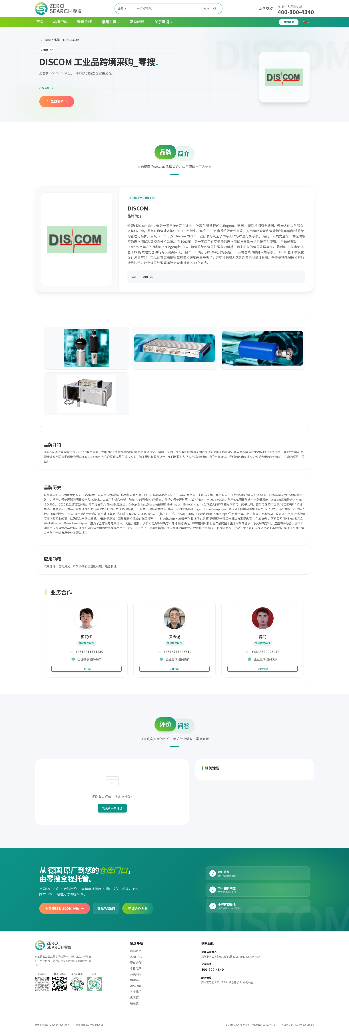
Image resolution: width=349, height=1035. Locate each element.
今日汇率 (136, 968)
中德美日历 (137, 980)
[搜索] (215, 8)
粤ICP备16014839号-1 (263, 1024)
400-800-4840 (296, 12)
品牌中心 (59, 39)
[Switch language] (306, 22)
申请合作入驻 (138, 908)
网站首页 (136, 951)
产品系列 (46, 88)
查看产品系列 (106, 908)
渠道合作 (136, 962)
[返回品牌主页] (284, 77)
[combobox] (176, 8)
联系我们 (136, 1003)
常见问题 (136, 986)
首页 (48, 39)
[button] (108, 22)
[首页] (58, 8)
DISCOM (73, 39)
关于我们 (136, 991)
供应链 (134, 997)
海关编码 (136, 974)
